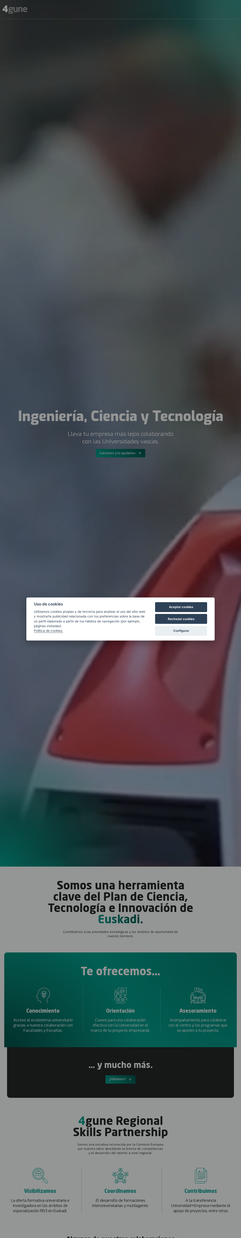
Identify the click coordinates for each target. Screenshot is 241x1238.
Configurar (181, 631)
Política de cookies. (48, 631)
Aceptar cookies (181, 607)
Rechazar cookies (181, 619)
